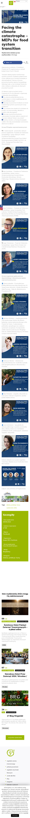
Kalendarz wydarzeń (12, 784)
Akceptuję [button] (15, 815)
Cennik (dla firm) (11, 776)
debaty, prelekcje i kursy (13, 505)
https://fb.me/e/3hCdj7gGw (10, 545)
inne (3, 712)
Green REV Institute (10, 540)
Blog (8, 778)
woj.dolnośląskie (20, 670)
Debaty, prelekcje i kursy (11, 558)
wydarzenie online (11, 507)
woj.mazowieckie (11, 712)
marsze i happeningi (7, 670)
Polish (18, 1)
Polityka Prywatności (12, 767)
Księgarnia (9, 781)
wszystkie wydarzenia (15, 737)
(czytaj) (25, 813)
